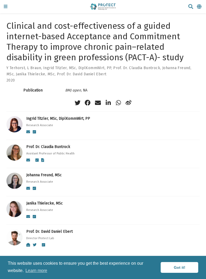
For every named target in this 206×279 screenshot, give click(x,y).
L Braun (34, 68)
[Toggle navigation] (6, 7)
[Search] (190, 7)
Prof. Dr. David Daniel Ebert (81, 74)
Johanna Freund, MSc (44, 175)
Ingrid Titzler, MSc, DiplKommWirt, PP (77, 68)
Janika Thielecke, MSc (35, 74)
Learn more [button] (36, 270)
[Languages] (199, 7)
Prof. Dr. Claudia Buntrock (136, 68)
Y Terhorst (15, 68)
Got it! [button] (179, 267)
